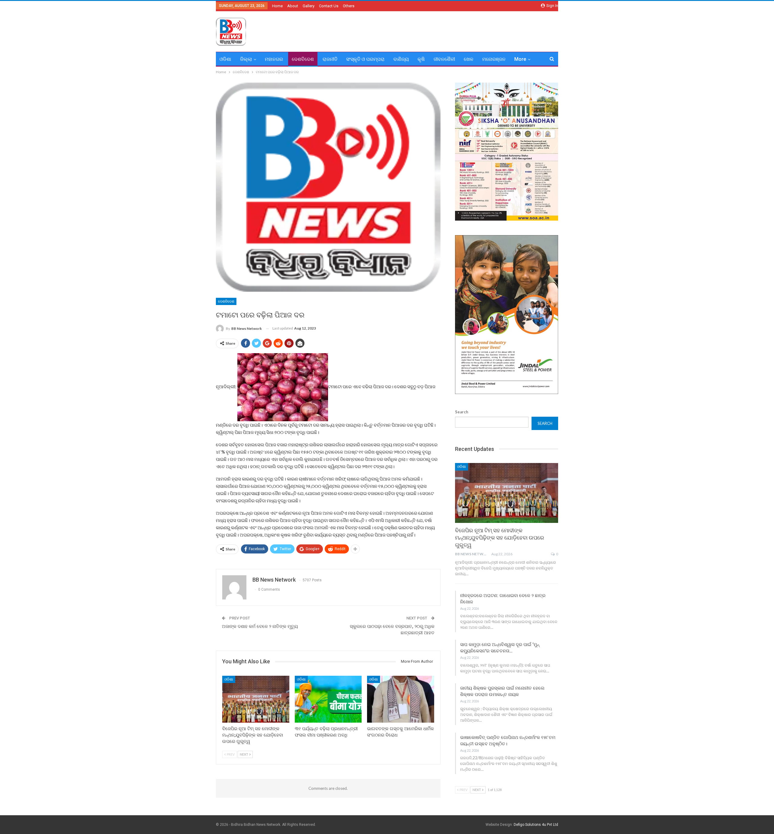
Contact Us (328, 6)
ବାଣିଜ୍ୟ (401, 59)
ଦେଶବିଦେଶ (303, 59)
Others (348, 6)
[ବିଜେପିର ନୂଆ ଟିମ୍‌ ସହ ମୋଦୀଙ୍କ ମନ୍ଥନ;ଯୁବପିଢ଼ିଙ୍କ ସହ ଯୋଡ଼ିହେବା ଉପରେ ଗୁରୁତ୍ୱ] (255, 699)
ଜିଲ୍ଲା (246, 59)
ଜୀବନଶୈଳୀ (444, 59)
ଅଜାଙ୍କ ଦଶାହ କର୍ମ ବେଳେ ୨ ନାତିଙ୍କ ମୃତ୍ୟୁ (260, 626)
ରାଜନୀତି (330, 59)
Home (277, 6)
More (520, 59)
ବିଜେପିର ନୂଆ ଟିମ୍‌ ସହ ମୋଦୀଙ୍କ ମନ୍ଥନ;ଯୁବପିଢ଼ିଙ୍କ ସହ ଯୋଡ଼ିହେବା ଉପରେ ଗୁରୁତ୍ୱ (499, 537)
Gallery (308, 6)
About (292, 6)
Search (461, 411)
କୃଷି (421, 59)
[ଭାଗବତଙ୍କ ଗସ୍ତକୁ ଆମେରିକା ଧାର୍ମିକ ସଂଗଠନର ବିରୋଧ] (400, 699)
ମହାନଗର (274, 59)
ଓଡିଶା (225, 59)
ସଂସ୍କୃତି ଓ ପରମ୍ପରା (365, 59)
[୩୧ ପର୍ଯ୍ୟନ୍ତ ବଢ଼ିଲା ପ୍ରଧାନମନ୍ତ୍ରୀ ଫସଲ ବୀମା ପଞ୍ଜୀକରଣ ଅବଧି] (328, 699)
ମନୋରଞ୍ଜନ (494, 59)
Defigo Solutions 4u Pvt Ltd (536, 825)
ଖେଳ (468, 59)
